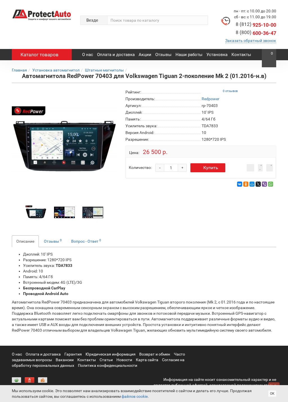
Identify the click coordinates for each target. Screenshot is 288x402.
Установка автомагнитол (56, 70)
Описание (25, 241)
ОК (272, 394)
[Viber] (264, 184)
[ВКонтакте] (239, 184)
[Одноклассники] (245, 184)
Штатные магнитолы (104, 70)
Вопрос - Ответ (86, 241)
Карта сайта (147, 360)
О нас (87, 54)
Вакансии (65, 360)
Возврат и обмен (154, 354)
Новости (124, 360)
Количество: (140, 167)
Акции (145, 54)
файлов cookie (135, 396)
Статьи (106, 360)
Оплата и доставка (116, 54)
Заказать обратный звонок (250, 40)
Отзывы (163, 54)
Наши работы (189, 54)
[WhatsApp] (270, 184)
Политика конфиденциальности (107, 365)
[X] (258, 184)
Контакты (241, 54)
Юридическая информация (111, 354)
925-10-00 (256, 25)
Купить (210, 167)
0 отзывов (230, 91)
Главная (19, 70)
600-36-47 (256, 33)
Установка (217, 54)
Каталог (39, 54)
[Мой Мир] (252, 184)
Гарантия (73, 354)
